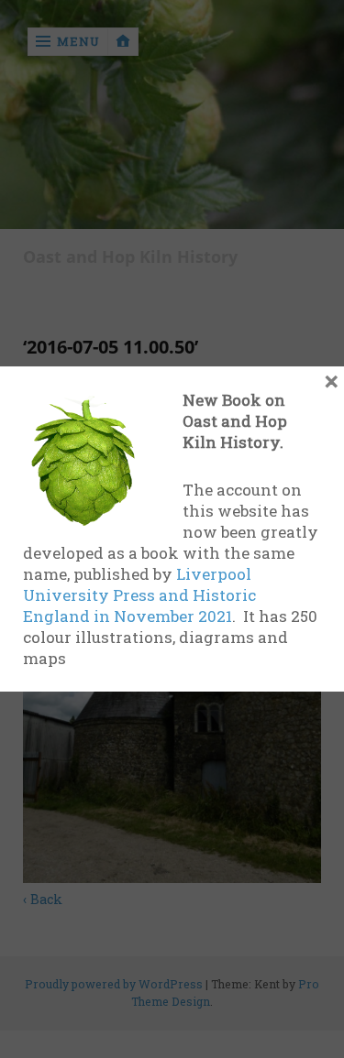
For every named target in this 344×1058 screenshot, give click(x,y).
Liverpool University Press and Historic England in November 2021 (139, 595)
